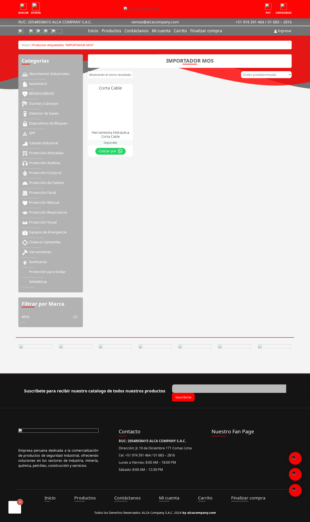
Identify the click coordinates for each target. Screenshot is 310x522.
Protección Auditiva (44, 163)
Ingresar (284, 30)
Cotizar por (108, 151)
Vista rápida (116, 88)
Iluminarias (38, 262)
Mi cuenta (161, 30)
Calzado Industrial (43, 143)
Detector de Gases (44, 113)
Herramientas (40, 252)
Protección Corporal (45, 172)
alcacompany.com (201, 512)
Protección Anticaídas (46, 153)
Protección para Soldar (47, 271)
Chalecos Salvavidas (45, 242)
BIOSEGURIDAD (41, 93)
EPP (32, 133)
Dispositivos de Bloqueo (48, 123)
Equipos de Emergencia (48, 232)
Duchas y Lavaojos (43, 103)
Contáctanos (136, 30)
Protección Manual (44, 202)
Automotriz (38, 83)
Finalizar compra (206, 30)
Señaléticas (38, 281)
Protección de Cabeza (46, 182)
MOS (26, 317)
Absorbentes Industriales (49, 73)
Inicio (93, 30)
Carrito (180, 30)
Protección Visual (43, 222)
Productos (111, 30)
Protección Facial (42, 192)
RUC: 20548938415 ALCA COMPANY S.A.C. (55, 21)
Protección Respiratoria (48, 212)
